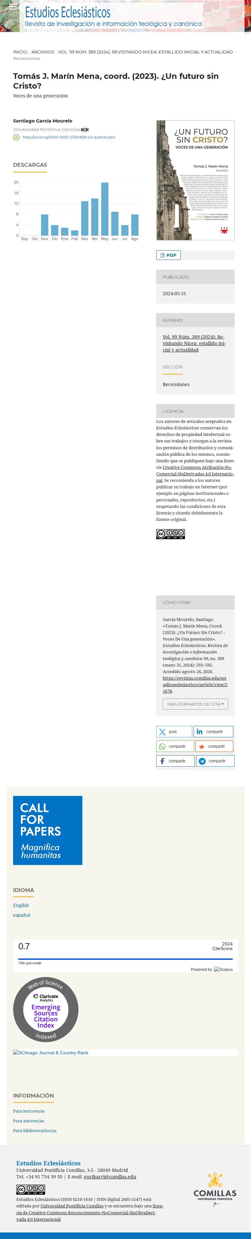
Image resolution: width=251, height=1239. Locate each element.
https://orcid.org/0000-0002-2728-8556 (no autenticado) (69, 137)
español (21, 915)
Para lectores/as (29, 1111)
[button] (174, 731)
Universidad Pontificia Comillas (72, 1206)
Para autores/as (28, 1121)
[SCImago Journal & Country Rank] (50, 1052)
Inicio (20, 51)
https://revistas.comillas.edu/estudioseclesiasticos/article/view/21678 (195, 684)
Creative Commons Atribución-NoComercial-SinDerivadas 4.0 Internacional (195, 473)
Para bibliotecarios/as (35, 1130)
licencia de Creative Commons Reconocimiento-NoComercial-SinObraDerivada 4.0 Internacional (89, 1212)
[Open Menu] (13, 6)
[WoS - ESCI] (45, 1040)
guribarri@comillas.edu (110, 1177)
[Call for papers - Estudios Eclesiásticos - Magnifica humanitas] (47, 863)
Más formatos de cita (193, 704)
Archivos (42, 51)
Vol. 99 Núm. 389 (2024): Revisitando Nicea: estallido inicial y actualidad (145, 51)
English (21, 905)
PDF (170, 255)
